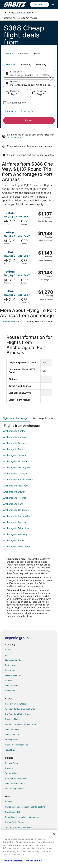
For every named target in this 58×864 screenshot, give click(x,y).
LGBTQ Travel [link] (11, 739)
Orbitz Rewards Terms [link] (15, 783)
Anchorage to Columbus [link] (16, 510)
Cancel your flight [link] (13, 812)
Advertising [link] (10, 690)
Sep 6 (40, 94)
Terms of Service (33, 860)
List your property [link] (13, 660)
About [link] (7, 650)
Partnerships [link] (10, 665)
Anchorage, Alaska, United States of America (32, 75)
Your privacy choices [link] (14, 788)
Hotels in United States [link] (15, 704)
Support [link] (8, 801)
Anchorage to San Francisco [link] (18, 479)
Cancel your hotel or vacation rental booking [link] (25, 807)
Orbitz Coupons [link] (12, 734)
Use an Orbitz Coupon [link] (15, 822)
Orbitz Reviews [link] (12, 729)
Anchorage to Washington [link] (16, 534)
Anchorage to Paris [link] (13, 503)
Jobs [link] (7, 655)
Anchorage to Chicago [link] (15, 473)
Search (29, 120)
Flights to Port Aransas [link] (21, 12)
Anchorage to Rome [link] (13, 540)
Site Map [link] (9, 680)
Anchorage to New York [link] (15, 485)
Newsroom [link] (10, 670)
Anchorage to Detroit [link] (14, 491)
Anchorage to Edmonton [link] (16, 528)
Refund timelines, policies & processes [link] (22, 817)
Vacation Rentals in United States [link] (20, 709)
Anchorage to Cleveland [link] (16, 522)
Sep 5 (13, 94)
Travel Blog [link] (10, 750)
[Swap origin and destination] (50, 78)
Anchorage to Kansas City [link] (16, 516)
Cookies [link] (9, 768)
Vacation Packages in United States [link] (21, 724)
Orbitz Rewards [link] (12, 685)
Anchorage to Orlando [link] (14, 443)
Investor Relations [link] (13, 675)
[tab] (9, 53)
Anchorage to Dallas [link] (13, 449)
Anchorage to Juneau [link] (14, 455)
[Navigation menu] (52, 4)
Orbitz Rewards (15, 137)
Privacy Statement (13, 860)
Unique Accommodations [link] (16, 745)
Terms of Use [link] (11, 773)
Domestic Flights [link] (12, 719)
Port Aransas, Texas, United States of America (32, 84)
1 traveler (8, 111)
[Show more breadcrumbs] (5, 12)
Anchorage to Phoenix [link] (14, 437)
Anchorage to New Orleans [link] (17, 546)
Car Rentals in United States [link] (17, 714)
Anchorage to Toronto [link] (14, 497)
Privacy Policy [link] (11, 763)
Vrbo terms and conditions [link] (17, 778)
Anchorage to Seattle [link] (14, 431)
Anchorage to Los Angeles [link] (17, 467)
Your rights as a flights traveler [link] (18, 827)
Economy (25, 111)
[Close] (54, 834)
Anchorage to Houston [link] (15, 461)
